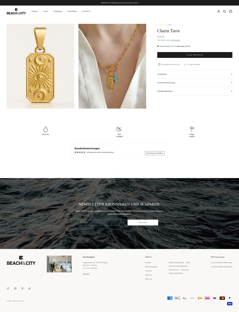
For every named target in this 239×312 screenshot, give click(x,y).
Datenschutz (174, 270)
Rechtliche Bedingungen (178, 266)
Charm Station (72, 11)
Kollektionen (57, 11)
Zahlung (148, 275)
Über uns (148, 279)
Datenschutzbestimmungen (118, 214)
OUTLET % (86, 11)
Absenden (142, 222)
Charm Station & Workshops (221, 262)
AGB (187, 262)
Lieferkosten (175, 40)
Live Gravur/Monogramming (221, 267)
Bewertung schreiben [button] (154, 153)
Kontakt (148, 262)
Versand (148, 271)
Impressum (185, 270)
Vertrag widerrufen (176, 273)
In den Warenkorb (195, 55)
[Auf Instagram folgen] (15, 288)
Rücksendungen (151, 267)
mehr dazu (86, 274)
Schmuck (35, 11)
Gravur (45, 11)
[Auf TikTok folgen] (29, 288)
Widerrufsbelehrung (176, 262)
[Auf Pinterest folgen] (22, 288)
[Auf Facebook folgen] (8, 288)
